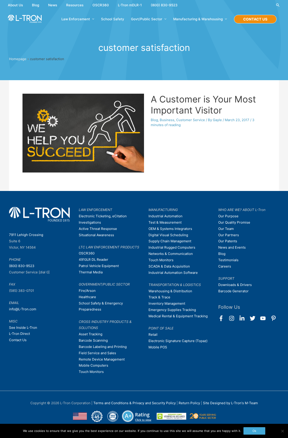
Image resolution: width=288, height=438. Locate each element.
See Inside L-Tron (23, 327)
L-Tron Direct (19, 333)
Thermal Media (91, 272)
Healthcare (87, 297)
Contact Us (18, 340)
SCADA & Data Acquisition (169, 266)
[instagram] (233, 318)
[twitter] (254, 318)
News (52, 5)
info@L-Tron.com (22, 309)
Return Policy (190, 403)
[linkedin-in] (244, 318)
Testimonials (228, 260)
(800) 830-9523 (164, 5)
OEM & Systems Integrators (170, 229)
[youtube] (265, 318)
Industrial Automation (165, 216)
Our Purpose (228, 216)
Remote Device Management (102, 359)
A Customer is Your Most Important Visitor (203, 105)
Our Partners (228, 235)
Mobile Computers (93, 365)
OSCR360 (100, 5)
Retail (153, 334)
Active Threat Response (98, 229)
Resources (74, 5)
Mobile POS (157, 347)
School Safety (112, 19)
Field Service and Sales (97, 353)
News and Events (232, 247)
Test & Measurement (165, 222)
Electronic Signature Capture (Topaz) (177, 341)
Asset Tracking (90, 334)
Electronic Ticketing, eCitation (103, 216)
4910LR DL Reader (93, 259)
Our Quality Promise (234, 222)
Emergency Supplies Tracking (172, 310)
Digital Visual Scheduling (168, 235)
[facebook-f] (223, 318)
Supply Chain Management (169, 241)
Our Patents (227, 241)
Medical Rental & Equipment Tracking (178, 316)
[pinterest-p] (274, 318)
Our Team (226, 229)
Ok (254, 431)
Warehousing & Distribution (170, 291)
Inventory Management (166, 303)
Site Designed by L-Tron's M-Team (230, 403)
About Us (15, 5)
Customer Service (190, 120)
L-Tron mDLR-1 (130, 5)
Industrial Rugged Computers (171, 247)
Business (167, 120)
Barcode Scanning (93, 340)
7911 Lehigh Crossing (26, 235)
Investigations (90, 222)
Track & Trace (159, 297)
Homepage (17, 59)
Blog (35, 5)
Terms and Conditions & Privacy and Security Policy (134, 403)
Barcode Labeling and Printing (103, 347)
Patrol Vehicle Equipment (99, 266)
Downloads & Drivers (235, 285)
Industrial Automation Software (173, 272)
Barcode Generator (233, 291)
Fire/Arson (87, 290)
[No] (282, 431)
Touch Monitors (91, 372)
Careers (224, 266)
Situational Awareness (96, 235)
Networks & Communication (170, 254)
